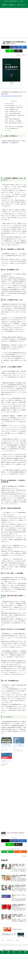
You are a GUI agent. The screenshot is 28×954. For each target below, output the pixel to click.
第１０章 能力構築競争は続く (11, 128)
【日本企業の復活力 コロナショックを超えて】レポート (6, 746)
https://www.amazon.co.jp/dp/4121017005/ (11, 96)
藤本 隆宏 (4, 834)
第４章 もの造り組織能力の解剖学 (12, 113)
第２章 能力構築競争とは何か (11, 109)
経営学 (4, 832)
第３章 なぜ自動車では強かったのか (13, 111)
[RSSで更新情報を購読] (20, 851)
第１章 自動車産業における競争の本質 (13, 107)
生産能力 (9, 832)
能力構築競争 (15, 832)
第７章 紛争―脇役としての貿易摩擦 (13, 121)
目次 (12, 101)
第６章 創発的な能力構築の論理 (12, 119)
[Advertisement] (14, 23)
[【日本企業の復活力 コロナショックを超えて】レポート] (6, 740)
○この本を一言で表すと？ (9, 103)
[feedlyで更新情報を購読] (7, 851)
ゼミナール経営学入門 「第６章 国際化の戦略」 (19, 746)
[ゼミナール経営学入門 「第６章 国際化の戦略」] (18, 740)
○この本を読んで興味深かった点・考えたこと (13, 105)
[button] (18, 50)
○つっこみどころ (7, 130)
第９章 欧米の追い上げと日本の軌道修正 (14, 126)
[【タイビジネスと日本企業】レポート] (6, 756)
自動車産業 (22, 832)
